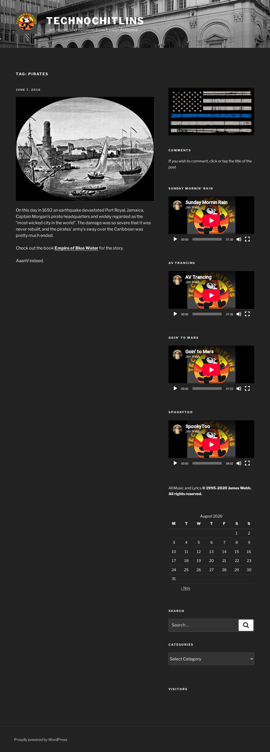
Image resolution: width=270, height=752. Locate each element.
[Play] (175, 239)
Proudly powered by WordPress (40, 739)
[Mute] (239, 239)
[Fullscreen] (247, 239)
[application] (211, 220)
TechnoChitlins (95, 21)
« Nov (185, 588)
